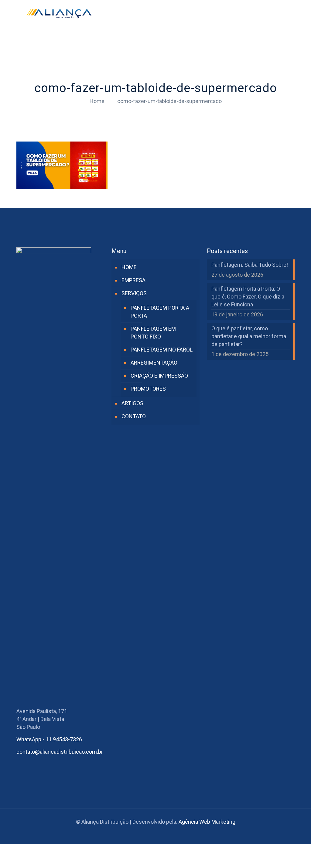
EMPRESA (133, 280)
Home (97, 101)
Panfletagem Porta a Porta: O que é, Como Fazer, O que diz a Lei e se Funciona (247, 296)
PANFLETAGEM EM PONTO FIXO (153, 332)
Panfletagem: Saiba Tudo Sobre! (249, 265)
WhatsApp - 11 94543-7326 (49, 739)
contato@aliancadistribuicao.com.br (59, 752)
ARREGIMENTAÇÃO (154, 362)
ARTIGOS (132, 403)
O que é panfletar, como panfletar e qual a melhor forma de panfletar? (248, 336)
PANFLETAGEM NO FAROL (162, 349)
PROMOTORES (148, 388)
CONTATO (133, 416)
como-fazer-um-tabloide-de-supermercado (169, 101)
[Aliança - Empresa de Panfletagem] (58, 13)
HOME (129, 267)
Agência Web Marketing (207, 822)
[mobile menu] (285, 13)
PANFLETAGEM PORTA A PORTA (160, 312)
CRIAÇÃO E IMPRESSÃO (159, 375)
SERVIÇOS (134, 293)
